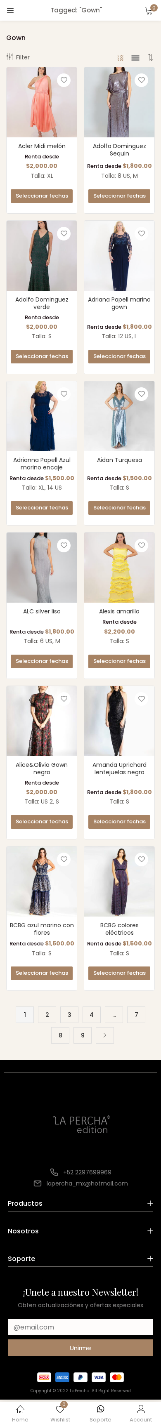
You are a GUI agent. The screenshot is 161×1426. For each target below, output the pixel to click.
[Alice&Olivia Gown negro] (42, 721)
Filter (23, 57)
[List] (135, 57)
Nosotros (23, 1231)
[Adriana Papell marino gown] (119, 255)
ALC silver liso (42, 611)
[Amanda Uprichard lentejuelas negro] (119, 721)
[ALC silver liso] (42, 567)
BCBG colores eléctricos (119, 929)
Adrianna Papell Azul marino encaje (42, 463)
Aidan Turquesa (119, 460)
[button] (148, 10)
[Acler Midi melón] (42, 102)
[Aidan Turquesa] (119, 416)
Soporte (21, 1258)
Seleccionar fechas (42, 196)
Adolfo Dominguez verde (42, 303)
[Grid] (121, 57)
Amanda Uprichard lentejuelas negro (119, 768)
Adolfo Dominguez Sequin (119, 149)
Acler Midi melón (42, 146)
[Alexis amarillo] (119, 567)
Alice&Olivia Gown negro (42, 768)
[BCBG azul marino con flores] (42, 881)
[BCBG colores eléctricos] (119, 881)
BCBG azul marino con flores (42, 929)
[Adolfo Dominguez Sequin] (119, 102)
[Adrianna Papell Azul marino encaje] (42, 416)
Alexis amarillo (119, 611)
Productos (25, 1203)
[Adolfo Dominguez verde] (42, 255)
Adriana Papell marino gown (119, 303)
